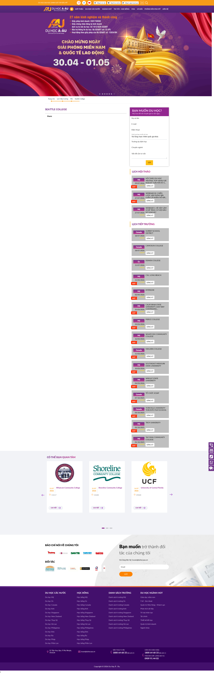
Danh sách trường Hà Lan (119, 624)
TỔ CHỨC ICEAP (152, 393)
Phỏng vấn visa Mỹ (152, 9)
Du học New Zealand (53, 616)
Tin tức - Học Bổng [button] (121, 9)
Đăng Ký (150, 186)
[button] (103, 528)
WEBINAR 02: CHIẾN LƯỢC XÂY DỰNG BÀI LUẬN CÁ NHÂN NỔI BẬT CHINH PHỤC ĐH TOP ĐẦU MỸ (156, 197)
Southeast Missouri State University (155, 364)
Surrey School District (153, 232)
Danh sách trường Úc (117, 601)
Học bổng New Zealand (86, 616)
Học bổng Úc (82, 601)
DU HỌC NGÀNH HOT (151, 593)
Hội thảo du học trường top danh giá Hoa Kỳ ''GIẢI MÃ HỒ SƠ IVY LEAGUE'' (156, 181)
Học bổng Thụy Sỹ (84, 620)
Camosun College (154, 246)
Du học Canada (51, 605)
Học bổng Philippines (85, 628)
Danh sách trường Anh (117, 609)
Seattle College (80, 99)
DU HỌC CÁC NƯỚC (55, 593)
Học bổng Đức (82, 632)
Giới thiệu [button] (79, 9)
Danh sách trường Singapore (120, 612)
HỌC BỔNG (83, 593)
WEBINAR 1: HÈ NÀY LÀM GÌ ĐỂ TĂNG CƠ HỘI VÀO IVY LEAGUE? (156, 210)
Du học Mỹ (49, 597)
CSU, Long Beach (153, 275)
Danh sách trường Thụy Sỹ (119, 620)
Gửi (149, 162)
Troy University (153, 422)
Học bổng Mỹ (82, 597)
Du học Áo (49, 635)
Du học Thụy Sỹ (51, 620)
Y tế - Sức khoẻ (146, 601)
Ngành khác (145, 628)
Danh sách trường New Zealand (121, 616)
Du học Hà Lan (51, 624)
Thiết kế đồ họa (146, 620)
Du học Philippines (52, 628)
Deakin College (153, 260)
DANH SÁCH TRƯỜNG (120, 593)
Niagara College (154, 349)
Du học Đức (50, 632)
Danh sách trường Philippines (120, 628)
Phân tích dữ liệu (147, 609)
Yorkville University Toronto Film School (156, 409)
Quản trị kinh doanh (148, 624)
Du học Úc (49, 601)
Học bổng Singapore (85, 612)
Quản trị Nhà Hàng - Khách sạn (152, 605)
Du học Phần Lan (52, 643)
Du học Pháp (50, 639)
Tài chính (143, 616)
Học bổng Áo (82, 635)
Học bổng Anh (82, 609)
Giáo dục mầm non (147, 597)
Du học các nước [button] (92, 9)
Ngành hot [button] (107, 9)
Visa (133, 9)
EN (142, 3)
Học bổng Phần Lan (84, 643)
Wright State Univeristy (152, 379)
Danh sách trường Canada (119, 605)
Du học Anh (49, 609)
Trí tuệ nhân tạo (146, 612)
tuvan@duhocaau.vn (140, 560)
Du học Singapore (52, 612)
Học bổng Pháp (83, 639)
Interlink (150, 290)
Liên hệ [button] (165, 9)
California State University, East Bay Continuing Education (155, 308)
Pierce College (153, 319)
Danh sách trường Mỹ (117, 597)
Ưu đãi (140, 9)
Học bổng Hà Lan (83, 624)
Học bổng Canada (84, 605)
